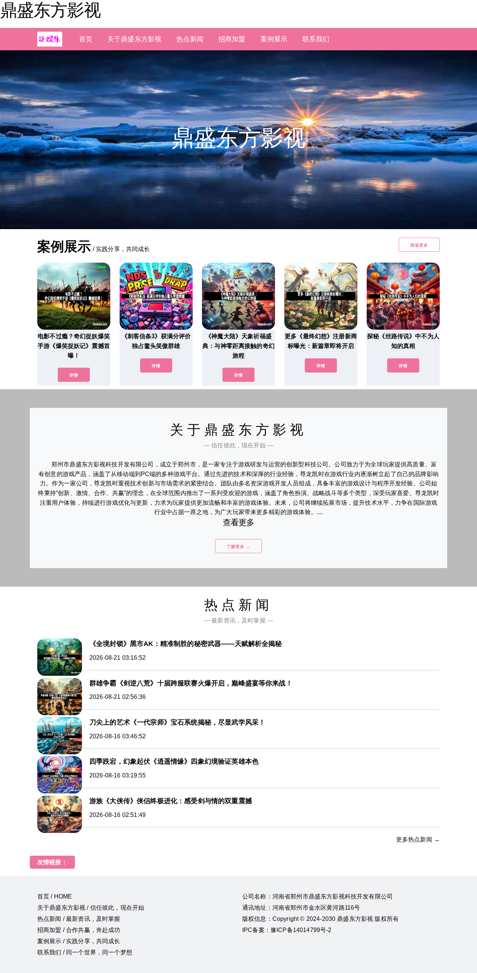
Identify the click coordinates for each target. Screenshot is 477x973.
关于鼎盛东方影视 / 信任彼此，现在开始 (90, 907)
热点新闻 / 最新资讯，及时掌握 (78, 919)
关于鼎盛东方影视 (134, 39)
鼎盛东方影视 (50, 10)
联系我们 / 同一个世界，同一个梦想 (84, 952)
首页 (85, 39)
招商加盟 (232, 39)
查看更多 (239, 522)
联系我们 (315, 39)
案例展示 (274, 39)
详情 (73, 375)
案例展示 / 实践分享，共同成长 (78, 941)
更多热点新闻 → (418, 839)
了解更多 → (238, 546)
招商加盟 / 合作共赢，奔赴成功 (78, 930)
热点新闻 (189, 39)
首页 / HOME (54, 896)
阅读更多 (419, 245)
